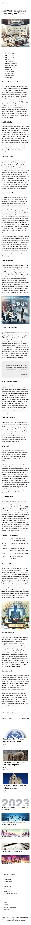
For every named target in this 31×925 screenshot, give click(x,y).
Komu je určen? (10, 57)
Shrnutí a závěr (9, 77)
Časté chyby (9, 69)
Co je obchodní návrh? (11, 54)
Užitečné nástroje (10, 75)
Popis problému (10, 61)
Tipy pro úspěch (10, 71)
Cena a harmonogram (11, 65)
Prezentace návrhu (10, 67)
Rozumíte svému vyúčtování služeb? (12, 851)
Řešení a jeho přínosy (11, 63)
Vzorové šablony (10, 73)
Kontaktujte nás (16, 712)
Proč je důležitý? (10, 56)
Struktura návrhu (10, 59)
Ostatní (28, 718)
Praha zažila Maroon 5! (8, 863)
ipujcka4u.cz (5, 2)
